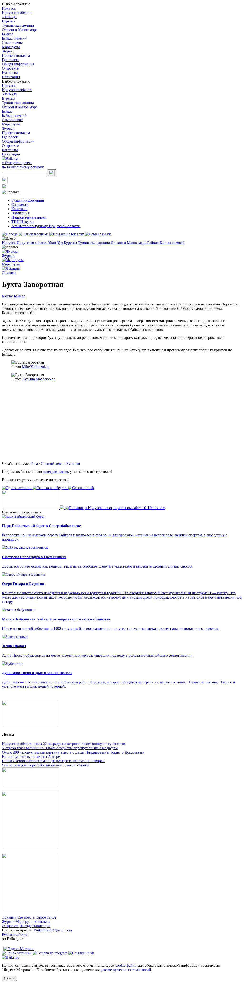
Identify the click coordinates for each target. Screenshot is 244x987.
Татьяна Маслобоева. (39, 379)
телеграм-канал (55, 472)
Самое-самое (12, 43)
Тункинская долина (18, 25)
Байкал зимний (14, 38)
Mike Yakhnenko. (35, 367)
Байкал (7, 34)
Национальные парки (29, 217)
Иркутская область (17, 12)
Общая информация (18, 64)
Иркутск (9, 8)
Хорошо (9, 978)
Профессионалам (16, 55)
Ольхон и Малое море (19, 30)
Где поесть (10, 60)
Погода (25, 926)
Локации (9, 917)
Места (7, 296)
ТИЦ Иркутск (22, 222)
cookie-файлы (126, 965)
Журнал (8, 51)
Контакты (10, 73)
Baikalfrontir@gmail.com (53, 930)
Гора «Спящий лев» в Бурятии (55, 463)
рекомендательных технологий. (126, 970)
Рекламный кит (14, 934)
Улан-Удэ (9, 17)
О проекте (10, 68)
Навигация (11, 77)
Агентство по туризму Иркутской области (45, 226)
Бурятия (8, 21)
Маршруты (11, 47)
